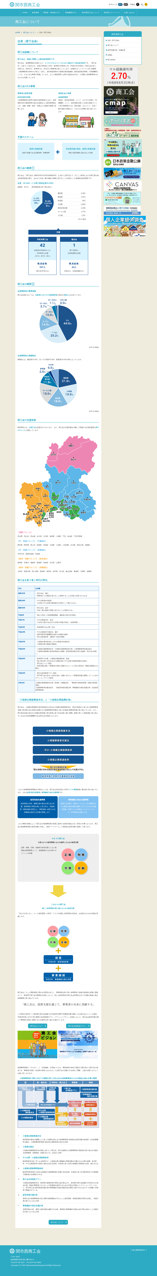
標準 (120, 4)
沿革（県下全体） (113, 40)
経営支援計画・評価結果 (116, 50)
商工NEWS (111, 60)
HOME (17, 32)
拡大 (125, 4)
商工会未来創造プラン (77, 1026)
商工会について (113, 45)
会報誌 (109, 55)
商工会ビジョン (36, 1026)
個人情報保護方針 (138, 1250)
